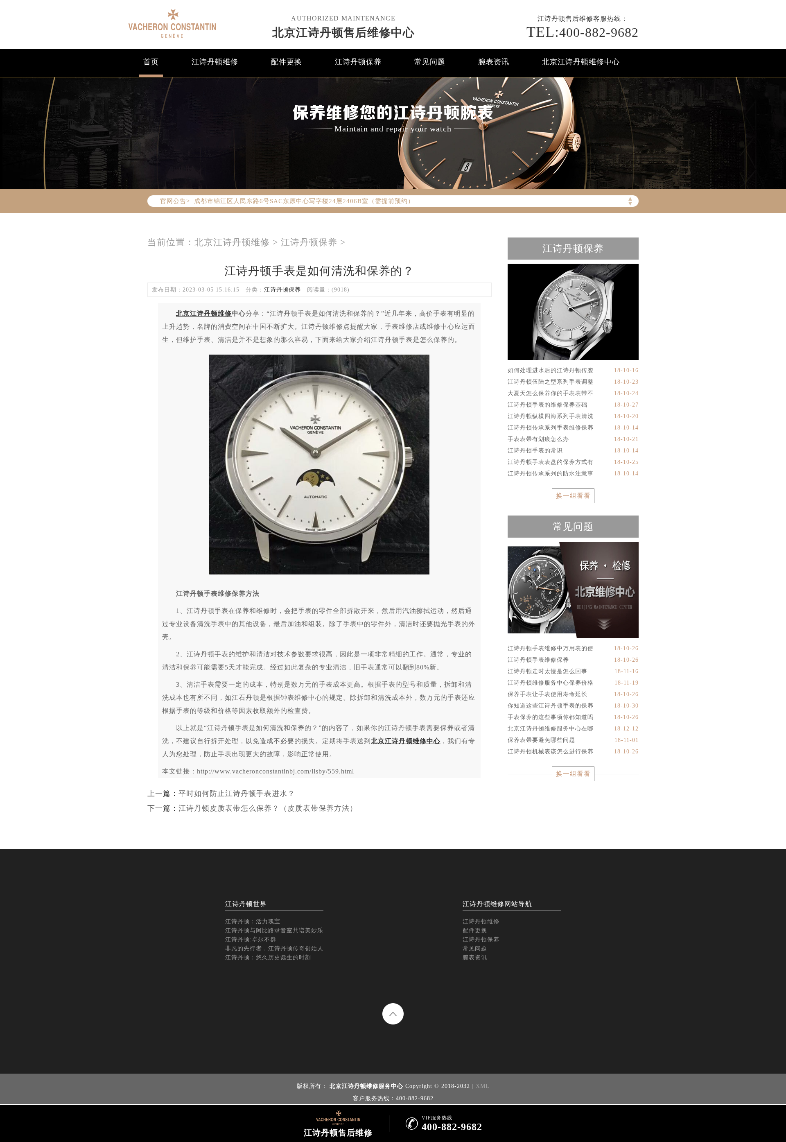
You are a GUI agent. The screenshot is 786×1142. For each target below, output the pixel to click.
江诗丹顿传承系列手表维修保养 (573, 428)
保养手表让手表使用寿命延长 (573, 694)
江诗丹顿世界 (246, 903)
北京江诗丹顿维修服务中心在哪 (573, 729)
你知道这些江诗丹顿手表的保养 (573, 706)
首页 (151, 62)
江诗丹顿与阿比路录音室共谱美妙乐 (274, 930)
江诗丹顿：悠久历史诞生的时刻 (268, 957)
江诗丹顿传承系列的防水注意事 (573, 473)
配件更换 (286, 62)
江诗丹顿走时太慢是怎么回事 (573, 671)
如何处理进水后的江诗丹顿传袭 (573, 370)
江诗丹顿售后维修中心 (343, 32)
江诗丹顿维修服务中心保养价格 (573, 683)
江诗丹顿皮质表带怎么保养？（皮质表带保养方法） (267, 808)
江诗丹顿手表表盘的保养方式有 (573, 462)
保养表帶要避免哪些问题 (573, 740)
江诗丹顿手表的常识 (573, 451)
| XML (481, 1086)
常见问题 (429, 62)
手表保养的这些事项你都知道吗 (573, 717)
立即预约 (393, 583)
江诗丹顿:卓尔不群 (250, 939)
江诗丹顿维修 (215, 62)
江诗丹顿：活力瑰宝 (252, 921)
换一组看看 (573, 495)
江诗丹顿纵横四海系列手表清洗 (573, 416)
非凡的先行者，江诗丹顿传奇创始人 (274, 948)
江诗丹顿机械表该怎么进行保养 (573, 752)
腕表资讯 (493, 62)
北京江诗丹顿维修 (232, 242)
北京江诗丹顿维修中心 (581, 62)
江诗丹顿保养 (358, 62)
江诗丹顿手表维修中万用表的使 (573, 648)
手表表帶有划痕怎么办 (573, 439)
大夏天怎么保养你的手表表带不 (573, 393)
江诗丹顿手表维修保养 (573, 660)
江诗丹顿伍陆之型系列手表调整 (573, 382)
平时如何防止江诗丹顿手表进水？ (236, 793)
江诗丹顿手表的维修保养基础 (573, 405)
